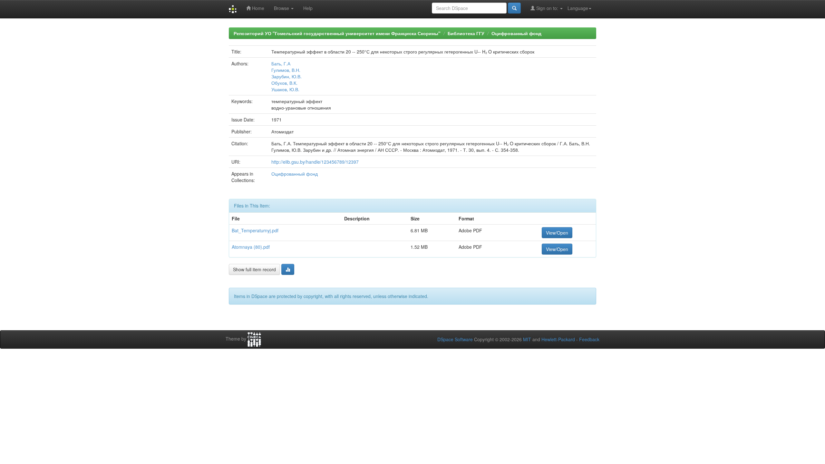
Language (578, 8)
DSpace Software (455, 339)
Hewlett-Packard (558, 339)
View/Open (557, 232)
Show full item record (254, 269)
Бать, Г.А (280, 63)
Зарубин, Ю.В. (286, 76)
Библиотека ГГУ (466, 33)
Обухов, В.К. (284, 83)
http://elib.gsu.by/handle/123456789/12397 (315, 162)
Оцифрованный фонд (516, 33)
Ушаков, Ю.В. (285, 89)
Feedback (589, 339)
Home (257, 8)
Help (308, 8)
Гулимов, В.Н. (285, 70)
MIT (527, 339)
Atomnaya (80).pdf (251, 247)
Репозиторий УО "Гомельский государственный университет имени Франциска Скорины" (337, 33)
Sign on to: (547, 8)
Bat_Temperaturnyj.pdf (255, 230)
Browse (282, 8)
